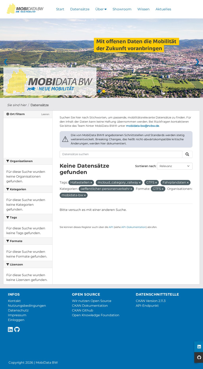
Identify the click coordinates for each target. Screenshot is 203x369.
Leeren (45, 114)
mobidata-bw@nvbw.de (142, 126)
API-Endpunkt (147, 306)
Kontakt (14, 301)
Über (99, 9)
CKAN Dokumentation (90, 306)
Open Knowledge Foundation (95, 315)
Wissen (143, 9)
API (111, 227)
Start (60, 9)
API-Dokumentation (133, 227)
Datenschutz (18, 310)
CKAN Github (82, 310)
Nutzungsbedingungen (27, 306)
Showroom (122, 9)
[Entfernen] (91, 182)
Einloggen (16, 320)
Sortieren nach (145, 166)
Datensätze (79, 9)
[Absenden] (187, 154)
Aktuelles (163, 9)
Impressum (17, 315)
